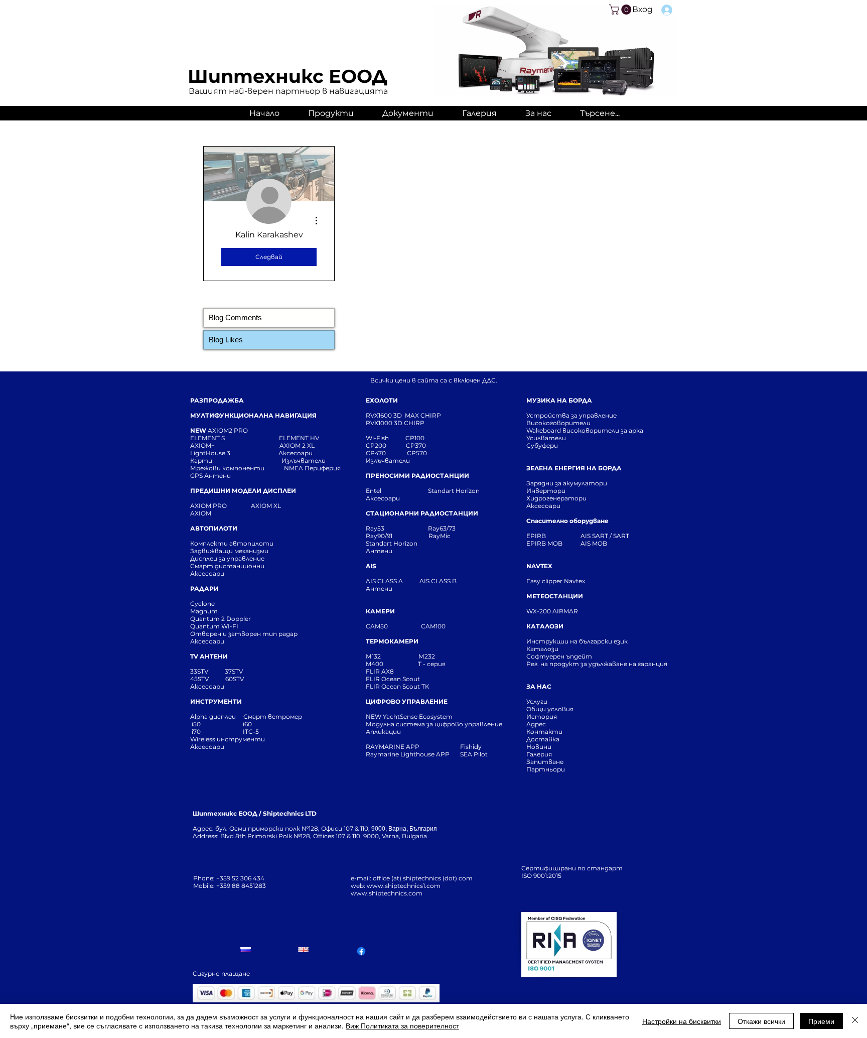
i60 (247, 724)
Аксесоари (295, 453)
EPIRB (538, 536)
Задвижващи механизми (229, 551)
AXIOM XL (255, 505)
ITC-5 (251, 731)
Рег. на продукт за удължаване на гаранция (596, 664)
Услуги (536, 701)
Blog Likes (226, 339)
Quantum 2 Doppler (220, 618)
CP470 (386, 453)
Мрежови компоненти (227, 468)
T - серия (433, 664)
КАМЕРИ (380, 611)
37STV (234, 671)
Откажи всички (761, 1021)
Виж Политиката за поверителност (402, 1025)
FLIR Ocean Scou (391, 679)
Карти (201, 460)
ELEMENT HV (300, 438)
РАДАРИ (204, 588)
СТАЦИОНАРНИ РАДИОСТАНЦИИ (422, 513)
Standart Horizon (454, 490)
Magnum (204, 611)
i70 (196, 731)
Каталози (542, 649)
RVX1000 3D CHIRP (395, 423)
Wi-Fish (385, 438)
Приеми (821, 1021)
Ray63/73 (442, 528)
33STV (200, 671)
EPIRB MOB (544, 543)
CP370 (416, 445)
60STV (234, 679)
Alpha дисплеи (213, 716)
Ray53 (378, 528)
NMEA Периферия (312, 468)
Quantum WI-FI (215, 626)
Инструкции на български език (595, 641)
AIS (371, 566)
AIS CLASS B (438, 581)
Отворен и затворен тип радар (244, 633)
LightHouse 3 (234, 453)
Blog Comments (235, 317)
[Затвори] (855, 1021)
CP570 (417, 453)
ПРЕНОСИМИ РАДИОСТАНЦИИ (417, 475)
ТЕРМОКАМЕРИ (392, 641)
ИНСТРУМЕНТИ (216, 701)
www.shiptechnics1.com (404, 885)
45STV (200, 679)
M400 (374, 664)
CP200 (384, 445)
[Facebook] (361, 951)
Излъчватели (388, 460)
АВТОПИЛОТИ (213, 528)
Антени (379, 551)
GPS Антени (211, 475)
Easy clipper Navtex (555, 581)
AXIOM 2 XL (298, 445)
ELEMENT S (208, 438)
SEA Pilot (474, 754)
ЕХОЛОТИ (382, 400)
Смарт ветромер (272, 716)
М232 (426, 656)
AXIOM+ (234, 445)
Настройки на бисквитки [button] (681, 1021)
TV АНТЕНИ (209, 656)
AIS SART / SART (605, 536)
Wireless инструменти (227, 739)
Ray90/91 (379, 536)
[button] (621, 10)
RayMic (439, 536)
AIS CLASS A (385, 581)
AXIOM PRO (208, 505)
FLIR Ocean (383, 686)
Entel (374, 490)
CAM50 (393, 626)
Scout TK (415, 686)
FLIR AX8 (380, 671)
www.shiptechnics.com (386, 893)
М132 (373, 656)
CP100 (417, 438)
